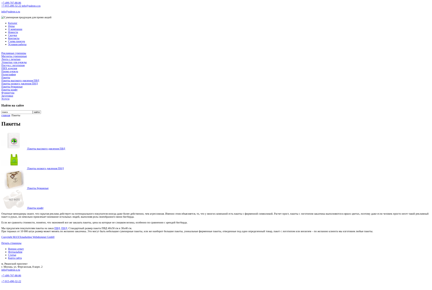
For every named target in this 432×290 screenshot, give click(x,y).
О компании (15, 29)
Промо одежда (9, 71)
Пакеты (5, 77)
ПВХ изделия (9, 68)
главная (5, 115)
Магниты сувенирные (14, 56)
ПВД (57, 228)
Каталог (12, 23)
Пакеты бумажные (12, 86)
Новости (13, 32)
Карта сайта (15, 258)
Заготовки (7, 95)
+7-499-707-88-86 (11, 2)
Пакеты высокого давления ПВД (20, 80)
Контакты (13, 38)
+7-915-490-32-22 (11, 5)
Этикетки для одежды (14, 62)
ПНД (64, 228)
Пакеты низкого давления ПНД (19, 83)
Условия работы (17, 44)
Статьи (12, 254)
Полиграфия (8, 74)
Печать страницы (11, 243)
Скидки (12, 35)
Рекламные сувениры (13, 53)
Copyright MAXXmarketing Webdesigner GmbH (28, 237)
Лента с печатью (10, 59)
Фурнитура (7, 92)
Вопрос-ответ (16, 248)
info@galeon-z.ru (31, 5)
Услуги (5, 98)
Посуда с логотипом (13, 65)
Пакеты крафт (9, 89)
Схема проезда (16, 41)
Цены (11, 26)
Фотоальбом (15, 251)
